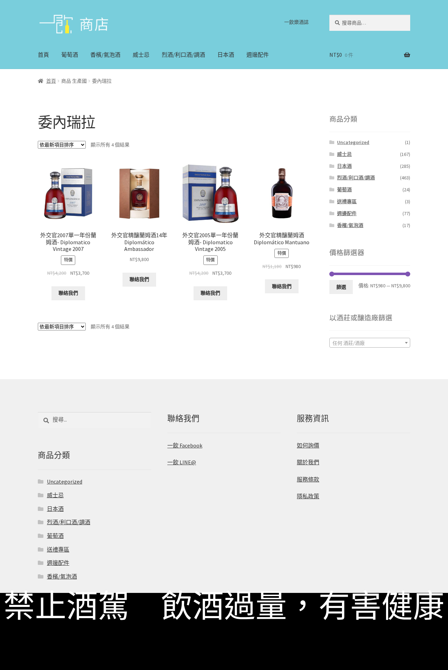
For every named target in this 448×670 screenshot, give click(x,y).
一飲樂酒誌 (296, 22)
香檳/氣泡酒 (105, 54)
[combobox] (369, 343)
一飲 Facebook (184, 445)
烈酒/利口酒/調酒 (183, 54)
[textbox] (370, 343)
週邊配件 (257, 54)
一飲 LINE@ (181, 462)
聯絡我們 (68, 293)
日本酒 (225, 54)
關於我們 (308, 462)
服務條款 (308, 479)
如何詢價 (308, 445)
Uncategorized (353, 142)
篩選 (341, 287)
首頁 (43, 54)
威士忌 (141, 54)
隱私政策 (308, 496)
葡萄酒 (69, 54)
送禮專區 (347, 201)
